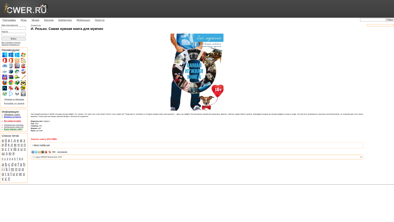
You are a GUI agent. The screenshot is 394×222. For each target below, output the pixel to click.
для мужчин (62, 152)
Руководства (36, 25)
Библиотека (65, 20)
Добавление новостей (13, 127)
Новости (100, 20)
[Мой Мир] (42, 152)
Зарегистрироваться (11, 45)
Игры (24, 20)
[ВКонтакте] (33, 152)
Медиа (35, 20)
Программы (9, 20)
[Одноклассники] (39, 152)
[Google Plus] (46, 152)
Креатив (49, 20)
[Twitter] (36, 152)
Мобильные (83, 20)
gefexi (38, 157)
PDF (54, 152)
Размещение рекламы (14, 125)
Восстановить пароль (11, 42)
